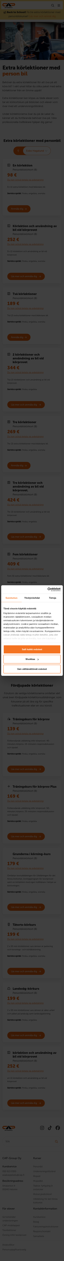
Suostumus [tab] (12, 597)
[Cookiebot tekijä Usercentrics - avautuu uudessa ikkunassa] (48, 589)
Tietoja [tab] (52, 597)
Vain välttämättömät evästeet (32, 669)
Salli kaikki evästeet (32, 649)
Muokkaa (30, 659)
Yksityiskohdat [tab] (32, 597)
